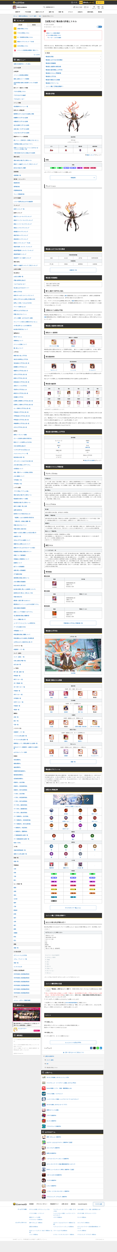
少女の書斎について (19, 476)
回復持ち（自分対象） (20, 782)
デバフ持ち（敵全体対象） (21, 812)
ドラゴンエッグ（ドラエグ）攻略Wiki (86, 1234)
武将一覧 (16, 717)
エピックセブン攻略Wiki (83, 1222)
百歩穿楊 (73, 673)
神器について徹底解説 (20, 555)
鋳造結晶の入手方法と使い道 (21, 382)
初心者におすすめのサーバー (21, 288)
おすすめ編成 (57, 37)
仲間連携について (18, 630)
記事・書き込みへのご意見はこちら (74, 1052)
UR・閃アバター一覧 (19, 687)
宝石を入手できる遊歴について (22, 540)
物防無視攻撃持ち (18, 775)
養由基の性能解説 (51, 63)
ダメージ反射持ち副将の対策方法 (23, 438)
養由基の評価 (49, 56)
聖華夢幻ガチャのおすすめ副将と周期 (24, 114)
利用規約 (31, 1204)
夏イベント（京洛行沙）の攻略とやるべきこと (26, 140)
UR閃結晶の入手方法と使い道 (22, 416)
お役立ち (80, 12)
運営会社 (73, 1204)
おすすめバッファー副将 (20, 752)
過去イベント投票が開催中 (53, 33)
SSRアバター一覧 (18, 702)
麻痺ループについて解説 (20, 434)
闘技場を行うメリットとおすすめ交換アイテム (26, 604)
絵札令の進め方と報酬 (20, 168)
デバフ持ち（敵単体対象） (21, 805)
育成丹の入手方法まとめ (20, 389)
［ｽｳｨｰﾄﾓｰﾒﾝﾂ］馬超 (54, 346)
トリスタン (92, 346)
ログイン (101, 2)
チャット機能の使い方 (20, 619)
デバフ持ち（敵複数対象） (21, 809)
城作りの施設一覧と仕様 (20, 506)
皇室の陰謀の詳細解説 (20, 608)
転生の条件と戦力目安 (20, 585)
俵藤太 (66, 741)
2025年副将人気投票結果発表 (21, 974)
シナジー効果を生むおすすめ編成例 (23, 201)
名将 (15, 921)
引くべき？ (50, 37)
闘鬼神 (15, 910)
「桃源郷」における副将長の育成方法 (24, 517)
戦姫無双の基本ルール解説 (21, 498)
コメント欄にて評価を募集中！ (55, 86)
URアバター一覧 (18, 694)
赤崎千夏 (87, 447)
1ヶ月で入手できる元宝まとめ (22, 450)
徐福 (51, 697)
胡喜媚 (66, 755)
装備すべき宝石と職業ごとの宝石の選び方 (25, 532)
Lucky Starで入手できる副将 (21, 133)
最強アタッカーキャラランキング (23, 216)
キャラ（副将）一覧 (19, 657)
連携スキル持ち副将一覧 (20, 854)
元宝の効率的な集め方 (20, 446)
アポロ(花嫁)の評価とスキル (54, 35)
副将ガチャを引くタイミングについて (24, 295)
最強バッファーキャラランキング (23, 224)
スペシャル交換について (20, 344)
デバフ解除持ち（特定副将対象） (23, 820)
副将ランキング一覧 (19, 209)
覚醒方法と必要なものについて (22, 544)
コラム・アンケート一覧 (20, 959)
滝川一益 (80, 712)
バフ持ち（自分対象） (20, 793)
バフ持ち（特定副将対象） (21, 797)
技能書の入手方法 (18, 397)
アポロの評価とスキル (23, 33)
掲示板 (100, 12)
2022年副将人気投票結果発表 (21, 985)
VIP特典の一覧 (18, 483)
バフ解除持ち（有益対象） (21, 827)
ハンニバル (73, 370)
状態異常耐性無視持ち (20, 771)
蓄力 (66, 295)
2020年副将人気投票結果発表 (21, 993)
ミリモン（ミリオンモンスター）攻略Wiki (63, 1234)
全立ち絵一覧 (17, 664)
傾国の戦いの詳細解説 (20, 570)
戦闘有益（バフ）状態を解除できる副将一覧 (25, 743)
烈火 (15, 940)
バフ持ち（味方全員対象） (21, 801)
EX (51, 814)
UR (80, 821)
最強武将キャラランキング (21, 239)
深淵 (15, 891)
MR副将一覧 (17, 675)
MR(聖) (66, 814)
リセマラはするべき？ (20, 284)
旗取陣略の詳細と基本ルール (21, 578)
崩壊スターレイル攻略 (34, 1217)
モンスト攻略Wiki (81, 1217)
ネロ (80, 697)
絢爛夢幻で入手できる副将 (21, 117)
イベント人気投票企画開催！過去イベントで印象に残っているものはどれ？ (29, 50)
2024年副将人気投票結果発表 (21, 978)
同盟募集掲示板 (18, 190)
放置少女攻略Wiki (49, 1056)
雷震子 (66, 697)
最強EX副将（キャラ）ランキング (23, 246)
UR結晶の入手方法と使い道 (21, 412)
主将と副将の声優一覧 (20, 660)
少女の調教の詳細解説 (20, 581)
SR (80, 829)
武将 (54, 839)
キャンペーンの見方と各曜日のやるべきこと (25, 322)
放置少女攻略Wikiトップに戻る (22, 64)
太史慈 (51, 726)
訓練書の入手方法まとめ (20, 367)
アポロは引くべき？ (19, 99)
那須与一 (80, 741)
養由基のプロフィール (52, 83)
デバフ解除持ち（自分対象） (21, 816)
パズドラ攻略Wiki (57, 1217)
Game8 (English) (82, 1204)
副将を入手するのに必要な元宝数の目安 (24, 299)
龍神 (15, 902)
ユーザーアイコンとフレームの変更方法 (24, 623)
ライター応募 (98, 1204)
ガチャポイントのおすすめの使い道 (23, 461)
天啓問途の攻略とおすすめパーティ (23, 144)
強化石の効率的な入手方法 (21, 359)
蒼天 (15, 925)
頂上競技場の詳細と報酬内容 (21, 615)
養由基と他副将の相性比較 (53, 66)
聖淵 (15, 887)
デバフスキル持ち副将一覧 (21, 739)
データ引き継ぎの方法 (20, 627)
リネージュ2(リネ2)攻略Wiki (60, 1230)
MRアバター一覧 (18, 679)
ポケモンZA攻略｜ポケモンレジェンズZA (39, 1209)
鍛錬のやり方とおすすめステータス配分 (24, 548)
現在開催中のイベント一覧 (21, 106)
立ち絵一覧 (80, 868)
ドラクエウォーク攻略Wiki (35, 1219)
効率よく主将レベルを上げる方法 (23, 303)
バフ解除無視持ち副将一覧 (21, 835)
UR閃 (51, 821)
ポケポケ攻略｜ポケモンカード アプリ (86, 1213)
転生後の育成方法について (21, 329)
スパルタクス (92, 370)
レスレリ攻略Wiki (33, 1234)
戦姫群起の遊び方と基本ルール (22, 502)
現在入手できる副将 (89, 460)
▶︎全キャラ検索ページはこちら (73, 806)
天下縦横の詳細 (18, 574)
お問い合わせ (65, 1204)
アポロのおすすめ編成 (20, 95)
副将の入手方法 (18, 291)
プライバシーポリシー (41, 1204)
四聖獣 (15, 933)
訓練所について (18, 563)
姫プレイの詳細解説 (19, 566)
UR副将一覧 (17, 691)
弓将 (87, 442)
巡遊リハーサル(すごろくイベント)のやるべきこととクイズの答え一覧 (26, 148)
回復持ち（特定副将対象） (21, 786)
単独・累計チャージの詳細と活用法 (23, 472)
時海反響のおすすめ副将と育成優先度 (24, 638)
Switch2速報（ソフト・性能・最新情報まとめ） (89, 1209)
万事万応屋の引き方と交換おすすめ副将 (24, 153)
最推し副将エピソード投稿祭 (21, 79)
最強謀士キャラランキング (21, 231)
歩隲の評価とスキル (22, 28)
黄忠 (51, 712)
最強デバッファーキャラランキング (23, 220)
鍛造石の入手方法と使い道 (21, 393)
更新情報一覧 (17, 175)
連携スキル (66, 868)
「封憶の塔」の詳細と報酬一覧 (22, 521)
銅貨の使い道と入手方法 (20, 355)
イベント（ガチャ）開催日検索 (22, 1000)
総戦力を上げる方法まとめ (21, 310)
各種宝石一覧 (17, 536)
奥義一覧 (16, 948)
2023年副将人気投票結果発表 (21, 981)
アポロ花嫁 (28, 12)
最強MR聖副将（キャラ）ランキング (23, 250)
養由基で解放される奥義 (53, 80)
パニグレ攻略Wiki (81, 1230)
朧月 (73, 301)
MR (59, 442)
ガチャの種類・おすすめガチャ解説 (23, 318)
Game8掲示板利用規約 (71, 1002)
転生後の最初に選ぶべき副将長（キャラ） (25, 589)
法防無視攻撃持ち (18, 778)
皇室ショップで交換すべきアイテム (23, 612)
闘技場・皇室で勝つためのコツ (22, 600)
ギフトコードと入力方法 (20, 955)
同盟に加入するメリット (20, 314)
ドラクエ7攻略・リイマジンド (36, 1213)
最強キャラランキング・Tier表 (25, 41)
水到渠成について (18, 468)
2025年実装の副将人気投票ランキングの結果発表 (26, 83)
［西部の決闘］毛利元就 (80, 726)
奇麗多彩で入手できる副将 (21, 121)
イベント (70, 12)
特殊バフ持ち (17, 842)
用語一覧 (16, 963)
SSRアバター (66, 829)
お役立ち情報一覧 (18, 276)
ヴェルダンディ (95, 755)
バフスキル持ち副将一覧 (20, 736)
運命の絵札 (90, 12)
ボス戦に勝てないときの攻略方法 (23, 325)
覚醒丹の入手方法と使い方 (21, 370)
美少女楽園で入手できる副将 (21, 125)
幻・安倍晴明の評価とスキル (25, 37)
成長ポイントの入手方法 (20, 386)
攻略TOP (17, 12)
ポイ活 (75, 2)
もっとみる (37, 54)
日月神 (15, 899)
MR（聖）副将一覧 (19, 672)
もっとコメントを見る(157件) (73, 1042)
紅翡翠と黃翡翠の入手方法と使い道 (23, 401)
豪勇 (15, 929)
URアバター (95, 821)
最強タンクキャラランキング (21, 228)
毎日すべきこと (18, 337)
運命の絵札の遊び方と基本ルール (23, 160)
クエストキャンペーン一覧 (21, 453)
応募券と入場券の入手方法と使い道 (23, 404)
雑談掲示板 (17, 183)
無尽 (15, 918)
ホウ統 (51, 755)
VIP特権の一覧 (18, 480)
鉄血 (15, 936)
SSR (51, 829)
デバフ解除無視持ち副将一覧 (21, 839)
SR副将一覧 (17, 706)
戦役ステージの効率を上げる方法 (23, 442)
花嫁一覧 (60, 12)
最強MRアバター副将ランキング (22, 258)
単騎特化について (18, 340)
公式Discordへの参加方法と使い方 (23, 642)
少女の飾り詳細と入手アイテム (22, 465)
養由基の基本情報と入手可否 (54, 70)
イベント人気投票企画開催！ (21, 75)
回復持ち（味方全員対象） (21, 790)
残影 (45, 317)
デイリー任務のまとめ (20, 307)
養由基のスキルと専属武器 (53, 73)
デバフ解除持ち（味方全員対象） (23, 824)
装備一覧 (16, 861)
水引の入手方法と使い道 (20, 427)
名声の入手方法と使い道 (20, 374)
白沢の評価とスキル (22, 46)
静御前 (73, 346)
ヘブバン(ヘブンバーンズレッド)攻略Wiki (63, 1226)
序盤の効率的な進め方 (20, 280)
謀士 (73, 839)
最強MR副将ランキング (20, 254)
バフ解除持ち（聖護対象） (21, 831)
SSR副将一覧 (17, 698)
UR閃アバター (65, 821)
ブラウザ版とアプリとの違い (21, 491)
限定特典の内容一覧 (19, 457)
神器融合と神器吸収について (21, 559)
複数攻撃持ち (17, 763)
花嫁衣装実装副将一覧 (20, 850)
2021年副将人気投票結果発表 (21, 989)
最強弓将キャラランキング (21, 235)
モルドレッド (54, 370)
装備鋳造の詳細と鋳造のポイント (23, 551)
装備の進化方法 (18, 597)
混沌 (15, 895)
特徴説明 (73, 177)
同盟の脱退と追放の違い (20, 529)
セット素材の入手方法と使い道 (22, 408)
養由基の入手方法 (51, 76)
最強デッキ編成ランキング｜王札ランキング (25, 164)
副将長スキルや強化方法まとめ (22, 514)
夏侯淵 (66, 712)
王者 (15, 906)
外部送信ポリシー (54, 1204)
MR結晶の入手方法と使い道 (21, 419)
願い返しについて (18, 348)
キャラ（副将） (50, 1060)
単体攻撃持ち (17, 760)
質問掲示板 (17, 186)
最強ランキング (40, 12)
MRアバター (95, 814)
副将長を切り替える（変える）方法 (23, 593)
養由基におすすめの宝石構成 (54, 60)
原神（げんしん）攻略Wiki (35, 1222)
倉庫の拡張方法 (18, 510)
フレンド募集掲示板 (19, 194)
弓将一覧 (16, 724)
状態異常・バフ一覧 (19, 649)
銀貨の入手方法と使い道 (20, 378)
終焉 (15, 914)
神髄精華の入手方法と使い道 (21, 423)
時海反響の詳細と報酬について (22, 634)
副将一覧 (51, 12)
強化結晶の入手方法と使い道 (21, 363)
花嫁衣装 (51, 868)
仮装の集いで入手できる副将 (21, 129)
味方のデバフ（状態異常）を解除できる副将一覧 (26, 747)
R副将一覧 (16, 709)
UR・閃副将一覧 (18, 683)
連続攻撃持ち (17, 767)
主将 (15, 869)
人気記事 (20, 25)
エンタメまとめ (18, 966)
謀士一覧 (16, 721)
